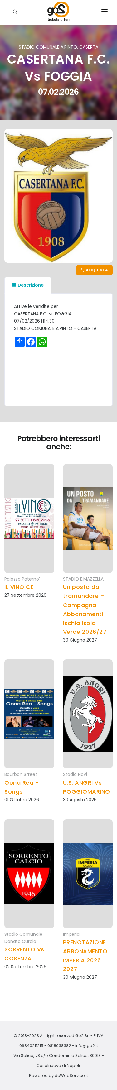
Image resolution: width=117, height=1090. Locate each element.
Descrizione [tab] (31, 285)
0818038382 (59, 1046)
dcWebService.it (71, 1075)
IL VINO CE (18, 587)
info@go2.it (86, 1046)
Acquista (96, 270)
